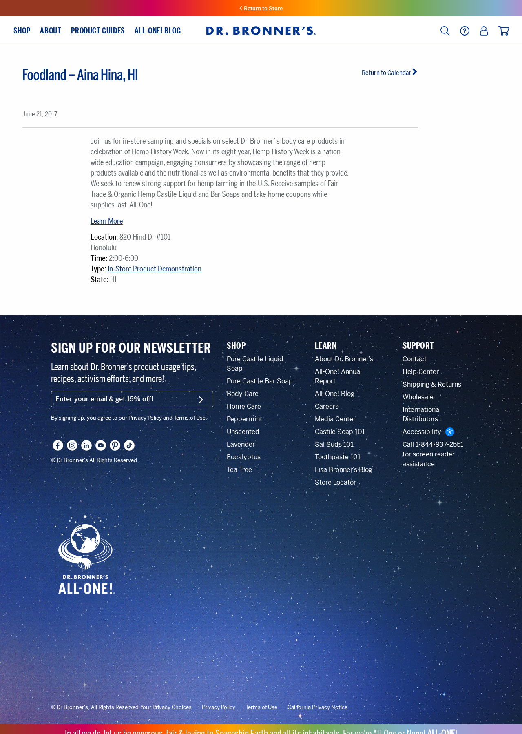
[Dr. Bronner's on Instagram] (72, 445)
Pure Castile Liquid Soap (255, 364)
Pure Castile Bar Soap (260, 381)
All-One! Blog (334, 393)
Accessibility (422, 431)
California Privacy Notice (317, 707)
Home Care (244, 406)
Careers (326, 406)
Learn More (107, 221)
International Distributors (422, 414)
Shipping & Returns (432, 384)
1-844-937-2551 (439, 444)
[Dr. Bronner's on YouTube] (100, 445)
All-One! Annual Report (338, 376)
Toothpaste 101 (338, 457)
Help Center (421, 371)
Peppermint (244, 419)
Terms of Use (261, 707)
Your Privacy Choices (166, 707)
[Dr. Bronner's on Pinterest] (115, 445)
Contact (415, 359)
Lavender (241, 444)
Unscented (243, 431)
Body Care (243, 393)
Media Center (335, 419)
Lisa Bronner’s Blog (343, 469)
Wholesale (418, 397)
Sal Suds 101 (334, 444)
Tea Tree (239, 469)
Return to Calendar (386, 73)
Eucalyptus (244, 457)
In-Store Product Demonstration (154, 269)
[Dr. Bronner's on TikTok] (129, 445)
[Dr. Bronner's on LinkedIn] (86, 445)
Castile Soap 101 (340, 431)
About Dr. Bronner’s (344, 359)
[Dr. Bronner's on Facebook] (58, 445)
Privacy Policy (218, 707)
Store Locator (335, 482)
